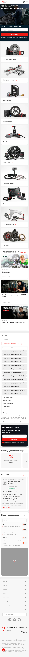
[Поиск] (4, 614)
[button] (27, 2)
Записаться (14, 34)
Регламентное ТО (7, 348)
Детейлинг (6, 410)
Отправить (14, 439)
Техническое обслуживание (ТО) (12, 344)
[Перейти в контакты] (24, 2)
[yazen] (19, 621)
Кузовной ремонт (8, 403)
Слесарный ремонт (8, 397)
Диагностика (6, 406)
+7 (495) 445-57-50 (22, 627)
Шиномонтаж (7, 400)
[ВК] (9, 621)
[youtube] (14, 621)
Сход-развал (6, 413)
